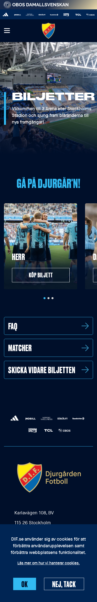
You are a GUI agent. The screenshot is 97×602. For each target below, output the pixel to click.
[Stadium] (39, 14)
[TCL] (75, 14)
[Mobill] (14, 14)
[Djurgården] (48, 31)
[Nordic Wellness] (27, 14)
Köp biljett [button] (41, 275)
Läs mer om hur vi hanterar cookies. (48, 563)
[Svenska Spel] (63, 14)
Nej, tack (64, 584)
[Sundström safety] (51, 14)
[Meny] (6, 30)
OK (24, 584)
